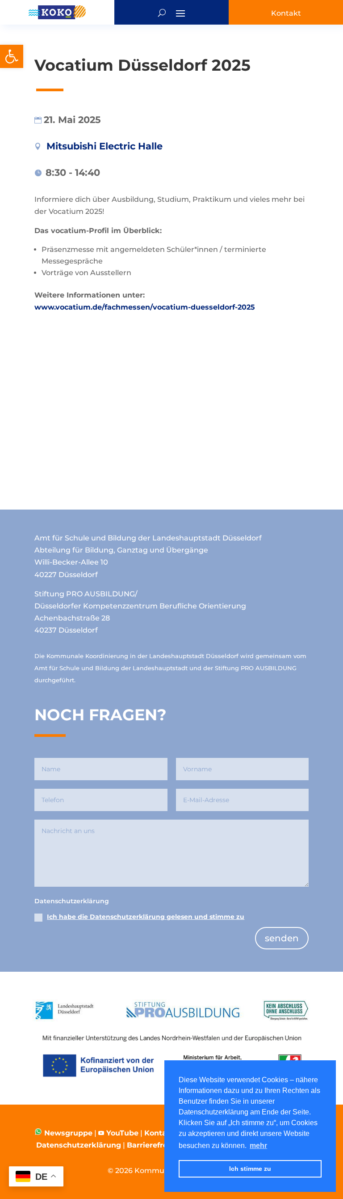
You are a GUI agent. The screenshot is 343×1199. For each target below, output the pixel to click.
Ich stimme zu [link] (250, 1168)
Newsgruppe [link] (67, 1133)
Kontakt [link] (159, 1133)
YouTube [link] (122, 1133)
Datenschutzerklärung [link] (78, 1145)
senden (282, 938)
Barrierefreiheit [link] (155, 1145)
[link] (11, 56)
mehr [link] (258, 1145)
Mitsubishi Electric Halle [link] (104, 146)
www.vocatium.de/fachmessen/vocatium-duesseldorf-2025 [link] (144, 307)
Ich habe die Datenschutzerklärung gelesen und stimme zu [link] (145, 917)
